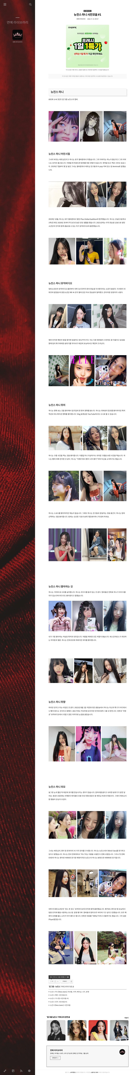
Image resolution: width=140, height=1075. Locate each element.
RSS (21, 1071)
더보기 (127, 1018)
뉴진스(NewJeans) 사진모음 (60, 1005)
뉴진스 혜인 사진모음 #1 (58, 995)
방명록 (13, 1071)
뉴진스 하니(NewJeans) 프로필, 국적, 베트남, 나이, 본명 (69, 992)
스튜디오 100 (94, 1072)
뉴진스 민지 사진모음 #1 (58, 1002)
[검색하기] (30, 4)
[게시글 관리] (57, 981)
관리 (29, 1071)
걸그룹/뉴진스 (87, 11)
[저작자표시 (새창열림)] (71, 981)
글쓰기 (5, 1071)
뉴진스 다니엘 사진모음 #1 (59, 998)
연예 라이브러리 (17, 23)
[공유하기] (55, 981)
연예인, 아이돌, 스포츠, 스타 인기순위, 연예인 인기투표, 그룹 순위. (69, 1053)
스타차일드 (73, 1072)
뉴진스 (57, 987)
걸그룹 (51, 987)
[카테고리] (5, 4)
